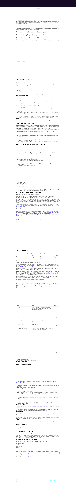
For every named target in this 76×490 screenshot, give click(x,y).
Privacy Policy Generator (31, 456)
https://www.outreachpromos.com (27, 19)
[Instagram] (59, 470)
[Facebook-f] (55, 470)
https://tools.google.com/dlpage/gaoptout (54, 212)
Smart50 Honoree (52, 480)
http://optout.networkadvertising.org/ (20, 214)
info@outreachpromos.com (23, 23)
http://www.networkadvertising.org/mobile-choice (33, 214)
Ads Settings (34, 213)
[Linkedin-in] (57, 470)
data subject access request (24, 454)
